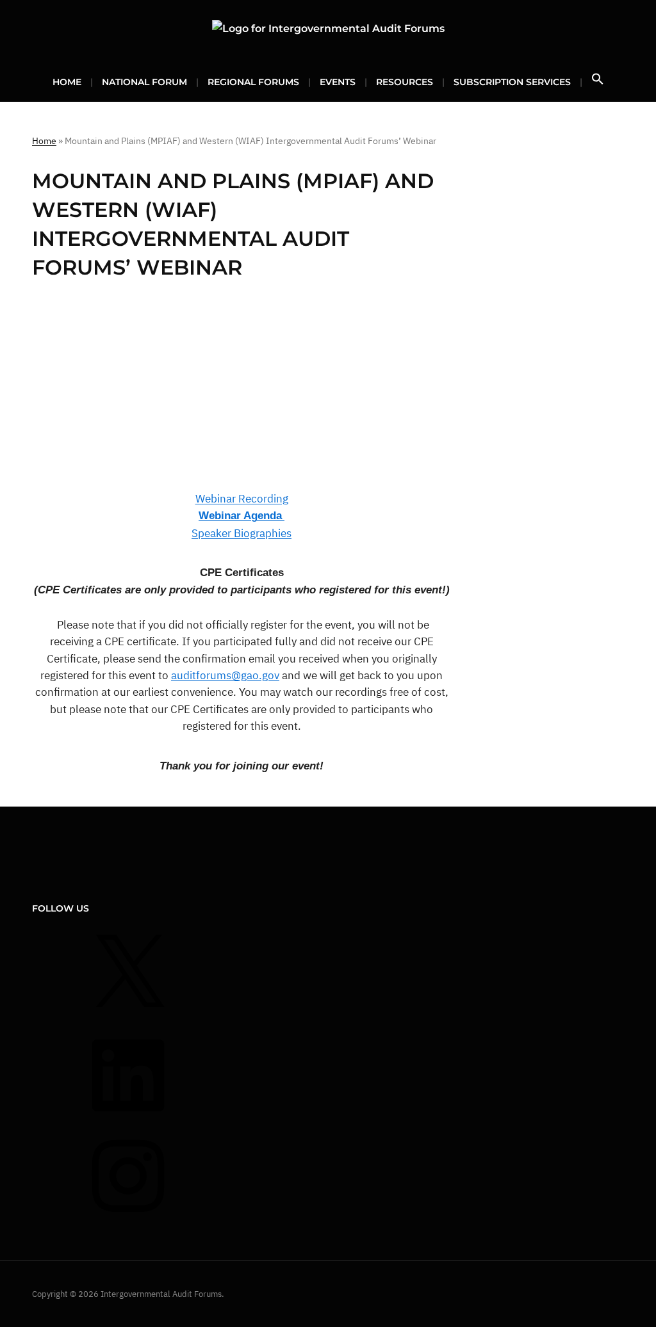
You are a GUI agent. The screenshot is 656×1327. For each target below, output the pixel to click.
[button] (598, 83)
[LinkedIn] (128, 1120)
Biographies (261, 533)
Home (67, 82)
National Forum (144, 82)
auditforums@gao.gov (225, 675)
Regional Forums (253, 82)
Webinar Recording (241, 499)
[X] (128, 1019)
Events (338, 82)
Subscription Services (512, 82)
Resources (404, 82)
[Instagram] (128, 1220)
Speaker (211, 533)
